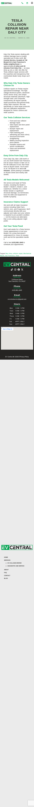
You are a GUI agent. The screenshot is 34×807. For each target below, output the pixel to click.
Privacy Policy (24, 357)
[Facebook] (19, 269)
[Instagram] (15, 269)
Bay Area (9, 253)
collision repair (18, 253)
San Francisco (10, 256)
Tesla (17, 256)
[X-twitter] (22, 269)
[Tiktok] (12, 269)
